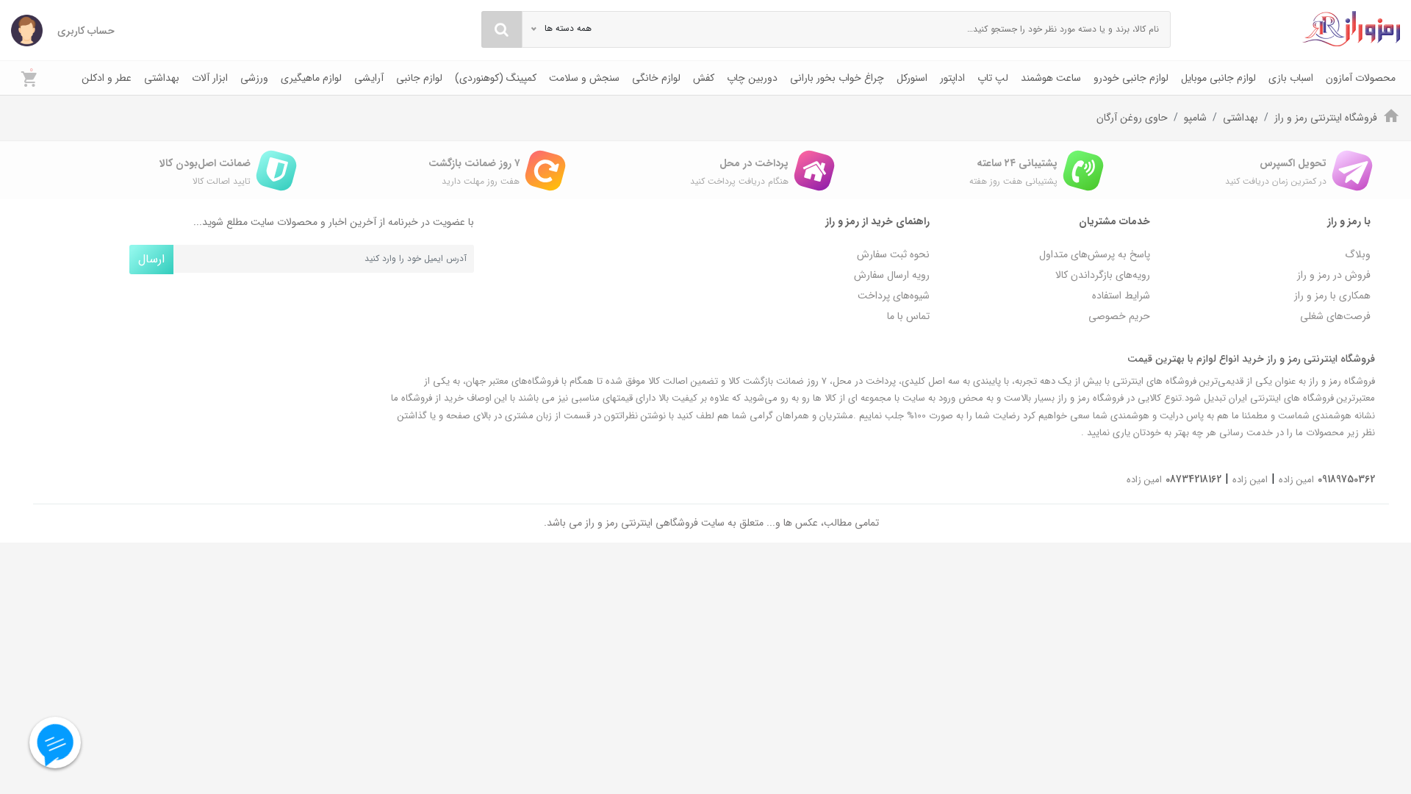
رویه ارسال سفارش (892, 275)
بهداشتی (161, 78)
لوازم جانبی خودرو (1131, 78)
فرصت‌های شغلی (1335, 316)
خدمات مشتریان (1114, 221)
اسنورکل (912, 78)
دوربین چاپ (752, 78)
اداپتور (952, 78)
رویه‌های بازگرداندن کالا (1102, 275)
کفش (703, 78)
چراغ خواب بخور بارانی (837, 78)
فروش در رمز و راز (1334, 275)
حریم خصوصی (1119, 316)
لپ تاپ (992, 78)
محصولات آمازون (1361, 78)
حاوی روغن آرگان (1132, 118)
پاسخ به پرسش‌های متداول (1094, 254)
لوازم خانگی (656, 78)
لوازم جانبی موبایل (1218, 78)
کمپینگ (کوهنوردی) (495, 78)
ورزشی (254, 78)
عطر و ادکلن (107, 78)
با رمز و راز (1349, 221)
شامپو (1195, 118)
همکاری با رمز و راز (1332, 295)
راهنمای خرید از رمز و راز (877, 221)
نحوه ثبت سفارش (893, 254)
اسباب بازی (1290, 78)
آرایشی (369, 78)
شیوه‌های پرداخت (894, 295)
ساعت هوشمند (1051, 78)
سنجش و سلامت (584, 78)
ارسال (151, 259)
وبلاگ (1358, 254)
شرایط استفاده (1121, 295)
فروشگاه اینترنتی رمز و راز (1325, 118)
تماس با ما (908, 316)
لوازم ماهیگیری (311, 78)
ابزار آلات (210, 78)
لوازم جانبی (419, 78)
